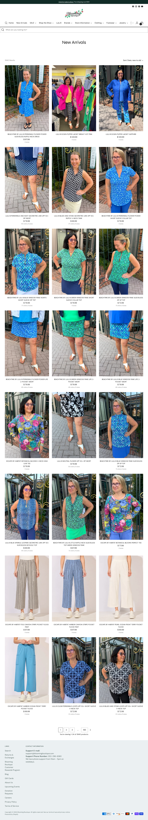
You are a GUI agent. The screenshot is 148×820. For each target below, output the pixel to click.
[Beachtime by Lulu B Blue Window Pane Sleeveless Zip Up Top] (121, 425)
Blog (7, 774)
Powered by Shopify (11, 814)
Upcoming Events (12, 786)
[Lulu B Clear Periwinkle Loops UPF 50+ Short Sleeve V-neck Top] (74, 670)
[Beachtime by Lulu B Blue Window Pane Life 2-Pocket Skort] (121, 343)
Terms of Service (12, 806)
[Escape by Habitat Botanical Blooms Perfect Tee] (121, 507)
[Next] (133, 23)
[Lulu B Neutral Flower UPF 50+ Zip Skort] (74, 425)
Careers (8, 798)
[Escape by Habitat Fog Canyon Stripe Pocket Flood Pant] (27, 589)
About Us (9, 782)
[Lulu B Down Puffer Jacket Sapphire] (121, 98)
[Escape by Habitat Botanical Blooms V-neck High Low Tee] (27, 425)
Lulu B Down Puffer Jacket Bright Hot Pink (74, 134)
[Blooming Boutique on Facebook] (133, 6)
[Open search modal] (6, 23)
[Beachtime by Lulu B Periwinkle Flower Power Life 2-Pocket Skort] (27, 343)
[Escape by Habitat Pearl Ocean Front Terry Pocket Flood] (121, 589)
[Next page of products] (90, 730)
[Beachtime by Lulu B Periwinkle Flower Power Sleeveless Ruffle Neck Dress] (27, 98)
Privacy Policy (11, 802)
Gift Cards (9, 778)
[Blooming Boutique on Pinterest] (139, 6)
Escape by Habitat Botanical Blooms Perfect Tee (121, 543)
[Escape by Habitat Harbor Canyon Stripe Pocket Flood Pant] (74, 589)
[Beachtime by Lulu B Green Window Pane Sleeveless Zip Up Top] (121, 262)
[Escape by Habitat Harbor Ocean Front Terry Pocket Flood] (27, 670)
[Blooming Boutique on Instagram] (136, 6)
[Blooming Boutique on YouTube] (142, 6)
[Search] (3, 30)
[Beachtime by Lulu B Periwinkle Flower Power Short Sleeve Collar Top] (121, 180)
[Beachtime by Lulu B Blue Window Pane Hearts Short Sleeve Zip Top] (27, 262)
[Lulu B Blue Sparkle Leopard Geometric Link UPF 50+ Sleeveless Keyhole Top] (27, 507)
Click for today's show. (66, 2)
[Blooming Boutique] (74, 13)
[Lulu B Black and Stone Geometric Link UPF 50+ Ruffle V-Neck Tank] (74, 180)
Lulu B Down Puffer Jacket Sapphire (121, 134)
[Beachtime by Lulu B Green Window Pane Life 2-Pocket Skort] (74, 343)
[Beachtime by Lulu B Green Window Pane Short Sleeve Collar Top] (74, 262)
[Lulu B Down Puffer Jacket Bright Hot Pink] (74, 98)
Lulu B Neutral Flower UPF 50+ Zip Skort (74, 461)
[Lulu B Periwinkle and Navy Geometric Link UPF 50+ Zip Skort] (27, 180)
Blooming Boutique (23, 812)
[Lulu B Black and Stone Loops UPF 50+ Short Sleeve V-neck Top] (121, 670)
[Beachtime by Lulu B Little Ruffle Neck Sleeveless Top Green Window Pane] (74, 507)
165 (84, 730)
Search (8, 751)
